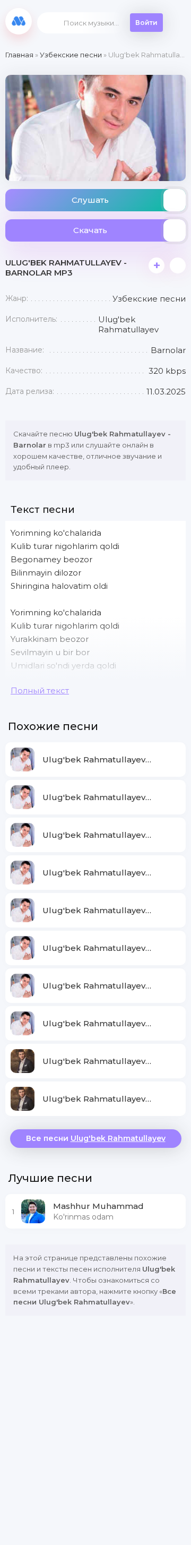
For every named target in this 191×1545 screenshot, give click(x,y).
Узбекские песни (71, 54)
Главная (19, 54)
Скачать (90, 230)
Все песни (96, 1138)
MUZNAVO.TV (18, 21)
